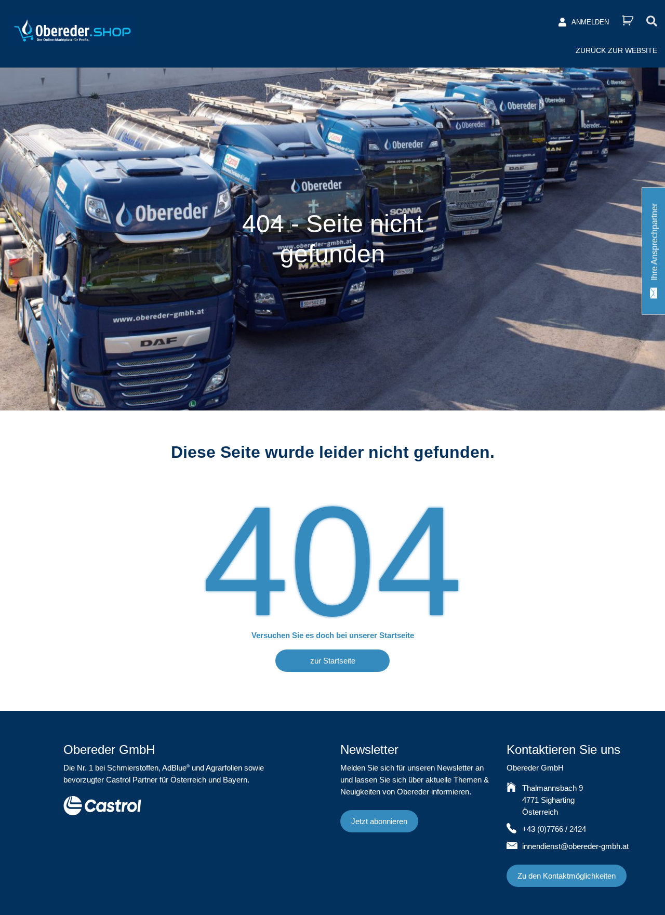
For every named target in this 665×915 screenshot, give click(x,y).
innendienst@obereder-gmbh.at (575, 846)
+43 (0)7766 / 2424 (554, 829)
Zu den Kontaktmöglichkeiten (566, 875)
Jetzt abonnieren (379, 821)
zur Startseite (332, 660)
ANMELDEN (590, 22)
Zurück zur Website (616, 50)
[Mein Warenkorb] (627, 20)
